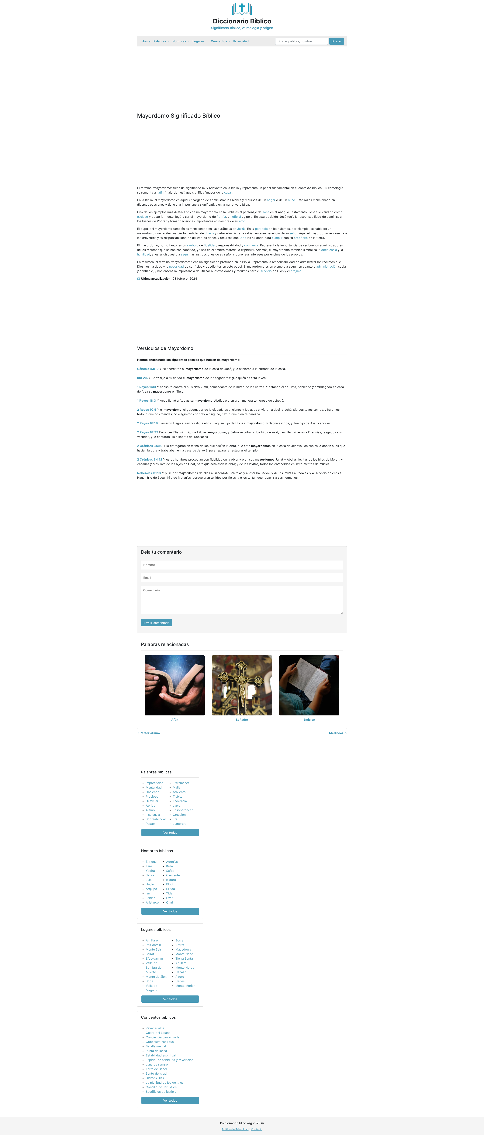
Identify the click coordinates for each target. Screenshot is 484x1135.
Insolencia (153, 814)
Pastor (150, 824)
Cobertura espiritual (160, 1042)
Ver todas (170, 832)
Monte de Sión (156, 976)
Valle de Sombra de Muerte (153, 967)
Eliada (170, 889)
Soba (149, 981)
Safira (150, 875)
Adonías (172, 861)
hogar (271, 200)
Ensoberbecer (183, 810)
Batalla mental (156, 1046)
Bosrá (179, 940)
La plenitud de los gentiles (164, 1082)
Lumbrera (179, 824)
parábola (261, 229)
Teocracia (180, 801)
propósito (301, 238)
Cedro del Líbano (158, 1033)
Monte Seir (153, 949)
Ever (169, 898)
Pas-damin (153, 945)
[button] (161, 41)
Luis (148, 880)
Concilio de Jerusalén (161, 1087)
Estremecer (181, 783)
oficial (236, 216)
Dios (243, 238)
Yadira (150, 871)
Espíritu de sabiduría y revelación (169, 1060)
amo (242, 221)
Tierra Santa (184, 958)
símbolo (192, 245)
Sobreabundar (156, 819)
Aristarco (152, 902)
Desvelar (152, 801)
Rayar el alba (155, 1028)
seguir (185, 254)
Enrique (151, 861)
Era (175, 819)
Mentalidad (154, 787)
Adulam (180, 963)
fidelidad (210, 245)
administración (326, 266)
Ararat (179, 945)
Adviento (179, 792)
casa (227, 192)
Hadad (150, 884)
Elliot (169, 884)
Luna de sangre (157, 1064)
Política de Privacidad (235, 1129)
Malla (176, 787)
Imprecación (154, 783)
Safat (170, 871)
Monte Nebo (184, 954)
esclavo (142, 216)
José (265, 212)
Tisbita (177, 796)
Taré (149, 866)
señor (293, 233)
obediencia (329, 250)
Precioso (152, 796)
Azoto (179, 976)
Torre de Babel (156, 1069)
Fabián (150, 898)
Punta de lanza (156, 1051)
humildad (143, 254)
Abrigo (150, 805)
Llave (176, 805)
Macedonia (183, 949)
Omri (169, 902)
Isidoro (171, 880)
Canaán (180, 972)
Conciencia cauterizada (162, 1037)
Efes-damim (154, 958)
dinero (209, 233)
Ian (148, 893)
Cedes (180, 981)
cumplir (277, 238)
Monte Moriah (185, 986)
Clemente (173, 875)
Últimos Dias (155, 1078)
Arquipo (151, 889)
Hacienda (152, 792)
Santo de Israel (156, 1073)
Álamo (150, 810)
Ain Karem (153, 940)
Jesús (241, 229)
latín (160, 192)
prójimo (296, 271)
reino (291, 200)
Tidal (169, 893)
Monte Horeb (184, 967)
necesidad (176, 266)
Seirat (150, 954)
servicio (266, 271)
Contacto (256, 1129)
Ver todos (170, 911)
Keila (169, 866)
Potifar (221, 216)
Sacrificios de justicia (161, 1091)
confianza (251, 245)
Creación (179, 814)
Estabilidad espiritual (161, 1055)
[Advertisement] (242, 74)
